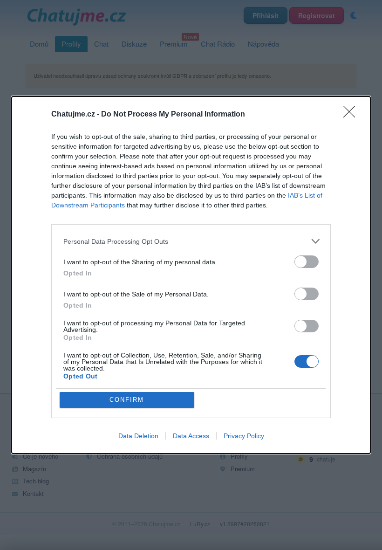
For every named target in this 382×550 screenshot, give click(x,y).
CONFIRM (126, 399)
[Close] (352, 115)
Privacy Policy (244, 436)
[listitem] (191, 241)
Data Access (191, 436)
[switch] (306, 261)
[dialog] (191, 275)
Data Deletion (138, 436)
